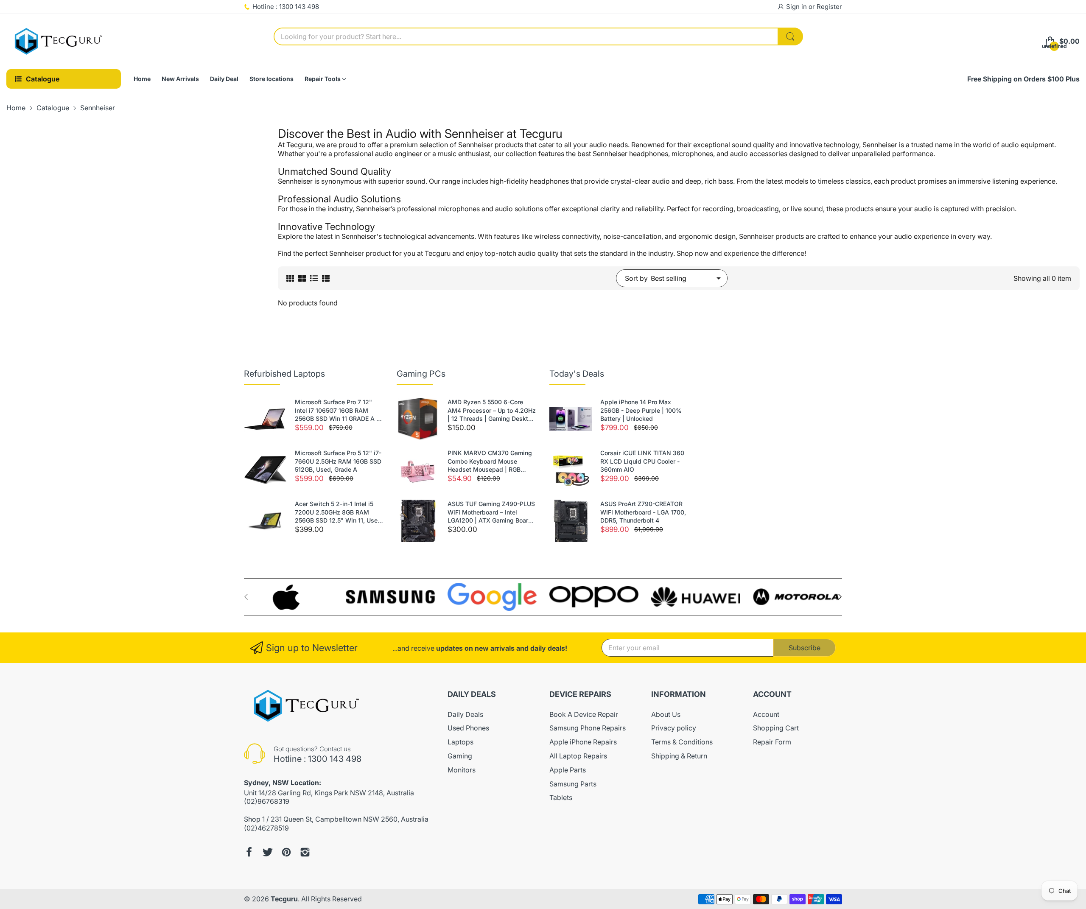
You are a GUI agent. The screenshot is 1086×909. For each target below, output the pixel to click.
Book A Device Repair (583, 714)
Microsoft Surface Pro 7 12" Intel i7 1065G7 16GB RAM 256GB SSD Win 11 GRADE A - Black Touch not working (337, 410)
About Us (665, 714)
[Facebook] (249, 852)
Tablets (560, 797)
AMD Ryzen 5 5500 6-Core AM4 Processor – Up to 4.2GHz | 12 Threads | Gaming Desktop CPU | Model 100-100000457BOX (492, 410)
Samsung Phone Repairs (587, 728)
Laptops (460, 742)
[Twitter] (268, 852)
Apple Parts (567, 770)
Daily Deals (465, 714)
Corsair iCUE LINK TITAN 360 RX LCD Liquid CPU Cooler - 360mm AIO (642, 461)
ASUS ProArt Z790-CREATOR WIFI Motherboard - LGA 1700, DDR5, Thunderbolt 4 (643, 512)
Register (829, 7)
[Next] (246, 596)
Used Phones (468, 728)
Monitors (462, 770)
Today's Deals (576, 374)
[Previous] (840, 596)
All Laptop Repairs (578, 756)
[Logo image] (288, 597)
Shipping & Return (679, 756)
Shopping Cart (776, 728)
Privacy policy (673, 728)
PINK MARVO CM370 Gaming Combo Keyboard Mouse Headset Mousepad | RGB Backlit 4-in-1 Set (490, 461)
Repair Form (772, 742)
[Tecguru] (59, 42)
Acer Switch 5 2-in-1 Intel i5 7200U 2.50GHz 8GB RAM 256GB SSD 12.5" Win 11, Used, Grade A (339, 512)
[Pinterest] (286, 852)
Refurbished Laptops (284, 374)
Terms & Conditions (682, 742)
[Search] (790, 36)
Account (766, 714)
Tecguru (284, 899)
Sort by (636, 278)
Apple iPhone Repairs (583, 742)
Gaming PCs (421, 374)
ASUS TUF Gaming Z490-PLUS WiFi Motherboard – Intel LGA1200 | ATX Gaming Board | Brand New (492, 512)
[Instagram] (305, 852)
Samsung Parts (572, 784)
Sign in (797, 7)
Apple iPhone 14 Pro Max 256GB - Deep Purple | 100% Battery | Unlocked (641, 410)
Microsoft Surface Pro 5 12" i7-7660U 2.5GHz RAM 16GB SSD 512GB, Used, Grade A (338, 461)
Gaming (460, 756)
